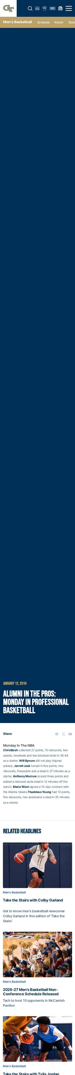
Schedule (43, 22)
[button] (30, 8)
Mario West (21, 786)
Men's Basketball (17, 22)
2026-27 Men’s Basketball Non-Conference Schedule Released (31, 992)
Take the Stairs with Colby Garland (33, 900)
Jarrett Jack (22, 766)
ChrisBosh (10, 750)
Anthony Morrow (24, 776)
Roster (59, 22)
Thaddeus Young (39, 792)
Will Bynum (27, 760)
